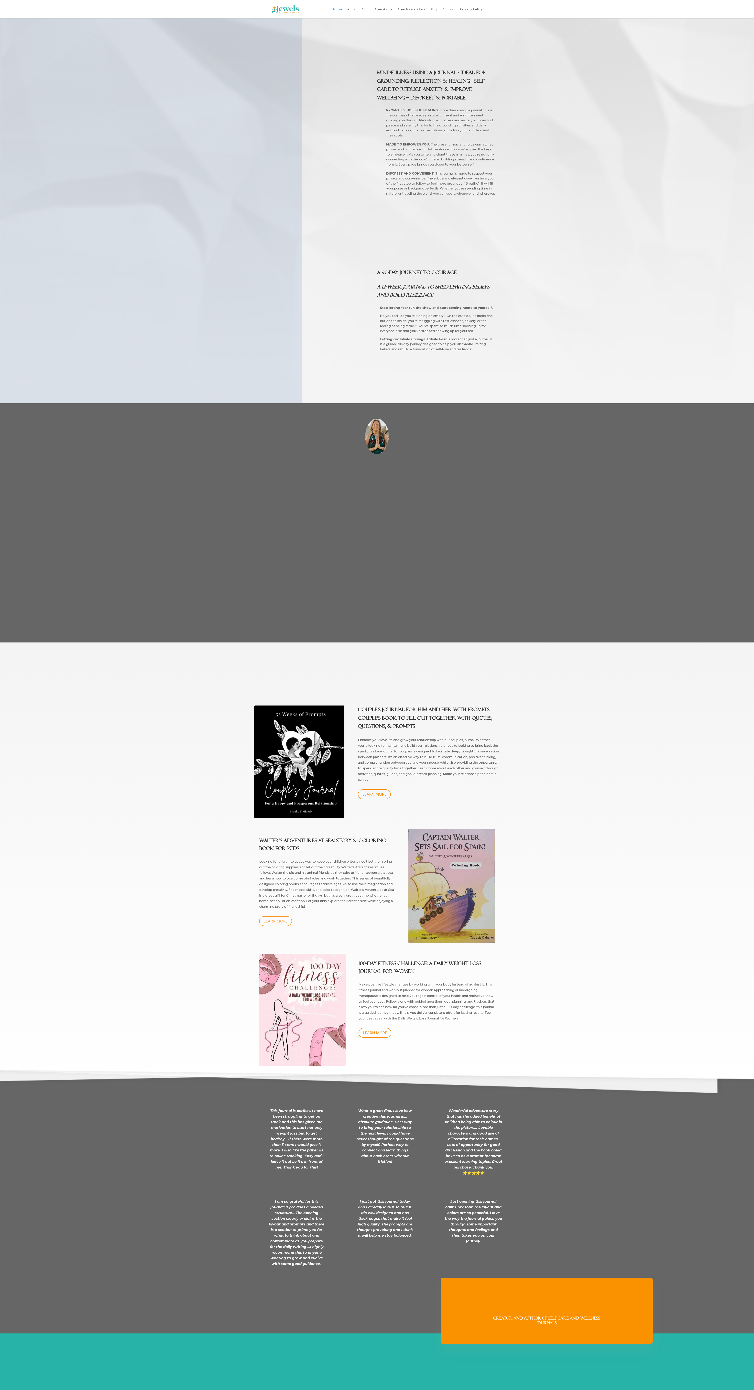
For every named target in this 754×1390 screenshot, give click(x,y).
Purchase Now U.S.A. (400, 207)
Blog (434, 9)
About (352, 9)
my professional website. (401, 622)
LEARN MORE (374, 794)
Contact (449, 9)
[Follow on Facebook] (370, 1357)
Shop (366, 9)
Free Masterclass (411, 9)
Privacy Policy (471, 9)
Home (337, 9)
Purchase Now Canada (403, 222)
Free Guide (384, 9)
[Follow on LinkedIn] (383, 1357)
